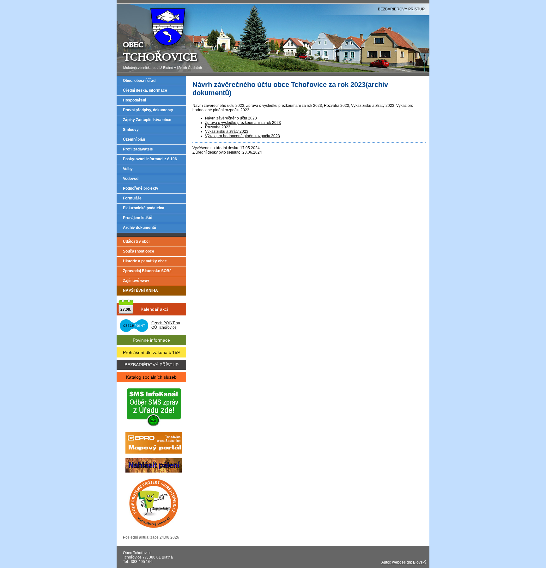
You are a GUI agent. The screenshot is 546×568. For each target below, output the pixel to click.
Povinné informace (151, 340)
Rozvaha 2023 (217, 127)
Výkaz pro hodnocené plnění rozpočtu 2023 (242, 136)
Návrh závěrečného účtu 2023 (231, 118)
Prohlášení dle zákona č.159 (151, 352)
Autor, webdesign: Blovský (403, 562)
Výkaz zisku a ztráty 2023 (226, 131)
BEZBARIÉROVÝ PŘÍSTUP (401, 9)
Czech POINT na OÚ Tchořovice (165, 325)
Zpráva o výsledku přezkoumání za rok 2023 (243, 122)
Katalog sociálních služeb (151, 377)
